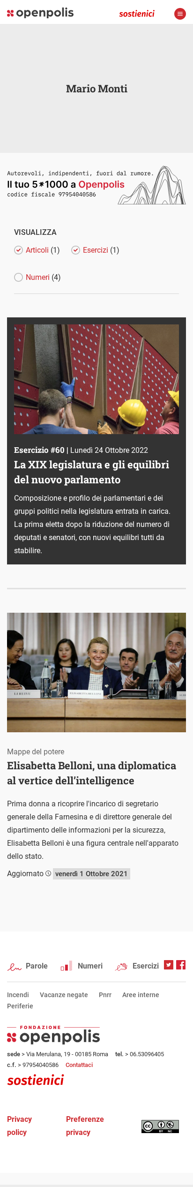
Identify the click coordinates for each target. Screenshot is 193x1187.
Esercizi (146, 966)
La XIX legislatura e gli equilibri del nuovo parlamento (91, 472)
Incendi (18, 995)
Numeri (90, 966)
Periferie (20, 1006)
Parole (37, 966)
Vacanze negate (64, 995)
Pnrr (105, 995)
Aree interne (140, 995)
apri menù (180, 14)
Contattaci (79, 1064)
